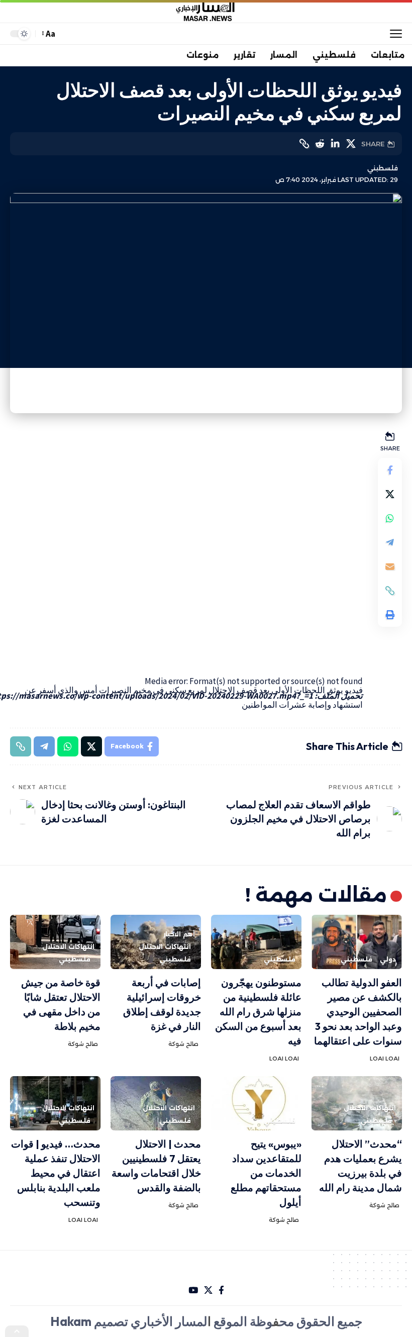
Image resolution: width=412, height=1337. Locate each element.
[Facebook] (221, 1290)
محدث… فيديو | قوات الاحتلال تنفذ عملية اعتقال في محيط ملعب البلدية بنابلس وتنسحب (55, 1172)
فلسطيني (382, 168)
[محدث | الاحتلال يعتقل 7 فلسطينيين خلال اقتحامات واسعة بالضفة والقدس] (156, 1103)
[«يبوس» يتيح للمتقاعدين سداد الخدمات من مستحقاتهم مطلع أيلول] (256, 1103)
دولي (388, 959)
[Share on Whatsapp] (390, 518)
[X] (208, 1290)
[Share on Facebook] (390, 470)
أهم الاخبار (179, 934)
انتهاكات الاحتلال (165, 946)
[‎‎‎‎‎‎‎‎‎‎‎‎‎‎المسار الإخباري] (206, 11)
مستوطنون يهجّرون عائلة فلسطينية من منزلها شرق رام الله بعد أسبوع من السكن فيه (258, 1011)
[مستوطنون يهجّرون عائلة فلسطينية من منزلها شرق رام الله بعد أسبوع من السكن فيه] (256, 942)
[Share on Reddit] (320, 144)
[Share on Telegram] (390, 542)
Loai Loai (384, 1058)
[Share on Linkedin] (335, 144)
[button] (393, 33)
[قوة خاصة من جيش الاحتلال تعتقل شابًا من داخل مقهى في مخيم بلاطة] (55, 942)
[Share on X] (351, 144)
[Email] (390, 566)
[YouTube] (193, 1290)
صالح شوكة (183, 1043)
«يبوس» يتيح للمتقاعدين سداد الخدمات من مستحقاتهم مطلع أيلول (266, 1172)
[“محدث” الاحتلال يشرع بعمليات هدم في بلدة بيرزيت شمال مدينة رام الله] (357, 1103)
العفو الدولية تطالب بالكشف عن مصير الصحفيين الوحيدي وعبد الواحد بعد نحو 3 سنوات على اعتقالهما (358, 1011)
